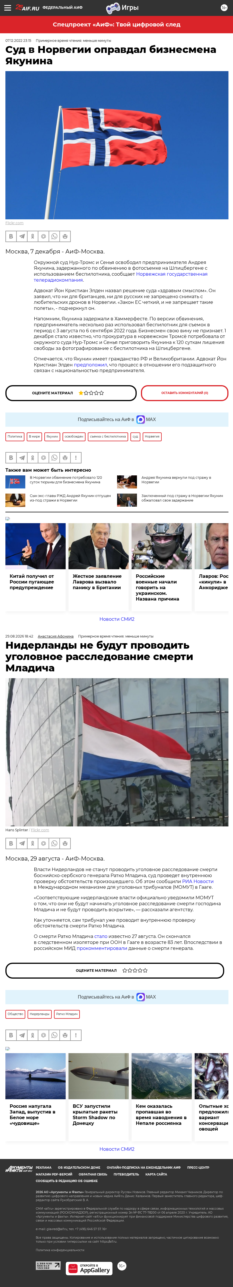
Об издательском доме (79, 1168)
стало (100, 936)
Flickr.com (14, 223)
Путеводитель (126, 1174)
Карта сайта (156, 1174)
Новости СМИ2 (116, 619)
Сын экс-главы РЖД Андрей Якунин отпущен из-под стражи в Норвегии (70, 498)
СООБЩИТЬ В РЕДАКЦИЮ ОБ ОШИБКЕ (67, 1181)
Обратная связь (93, 1174)
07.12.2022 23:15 (18, 40)
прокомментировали (102, 948)
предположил (90, 365)
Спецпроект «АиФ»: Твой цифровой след (116, 24)
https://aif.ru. (108, 1241)
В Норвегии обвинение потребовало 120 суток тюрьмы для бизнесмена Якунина (66, 479)
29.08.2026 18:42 (19, 636)
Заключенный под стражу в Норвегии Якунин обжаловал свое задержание (182, 498)
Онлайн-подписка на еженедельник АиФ (144, 1168)
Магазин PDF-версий (54, 1174)
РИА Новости (198, 881)
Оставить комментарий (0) (184, 393)
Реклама (43, 1168)
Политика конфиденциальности (60, 1250)
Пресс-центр (198, 1168)
